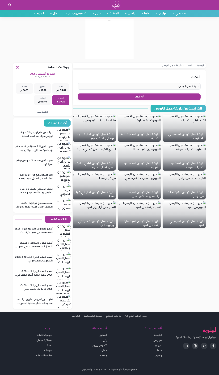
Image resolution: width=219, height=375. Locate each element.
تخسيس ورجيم (77, 13)
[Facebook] (213, 346)
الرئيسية (158, 335)
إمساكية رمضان (44, 340)
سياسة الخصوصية (93, 315)
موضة (103, 355)
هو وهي (181, 13)
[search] (9, 5)
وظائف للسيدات (44, 355)
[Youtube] (186, 346)
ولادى (131, 13)
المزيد (40, 13)
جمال (56, 13)
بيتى (98, 13)
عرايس (163, 13)
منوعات (48, 350)
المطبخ (114, 13)
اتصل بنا (76, 315)
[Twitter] (204, 346)
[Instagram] (195, 346)
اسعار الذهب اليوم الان (136, 315)
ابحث (137, 96)
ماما (147, 13)
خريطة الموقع (113, 315)
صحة (49, 345)
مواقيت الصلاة (44, 335)
